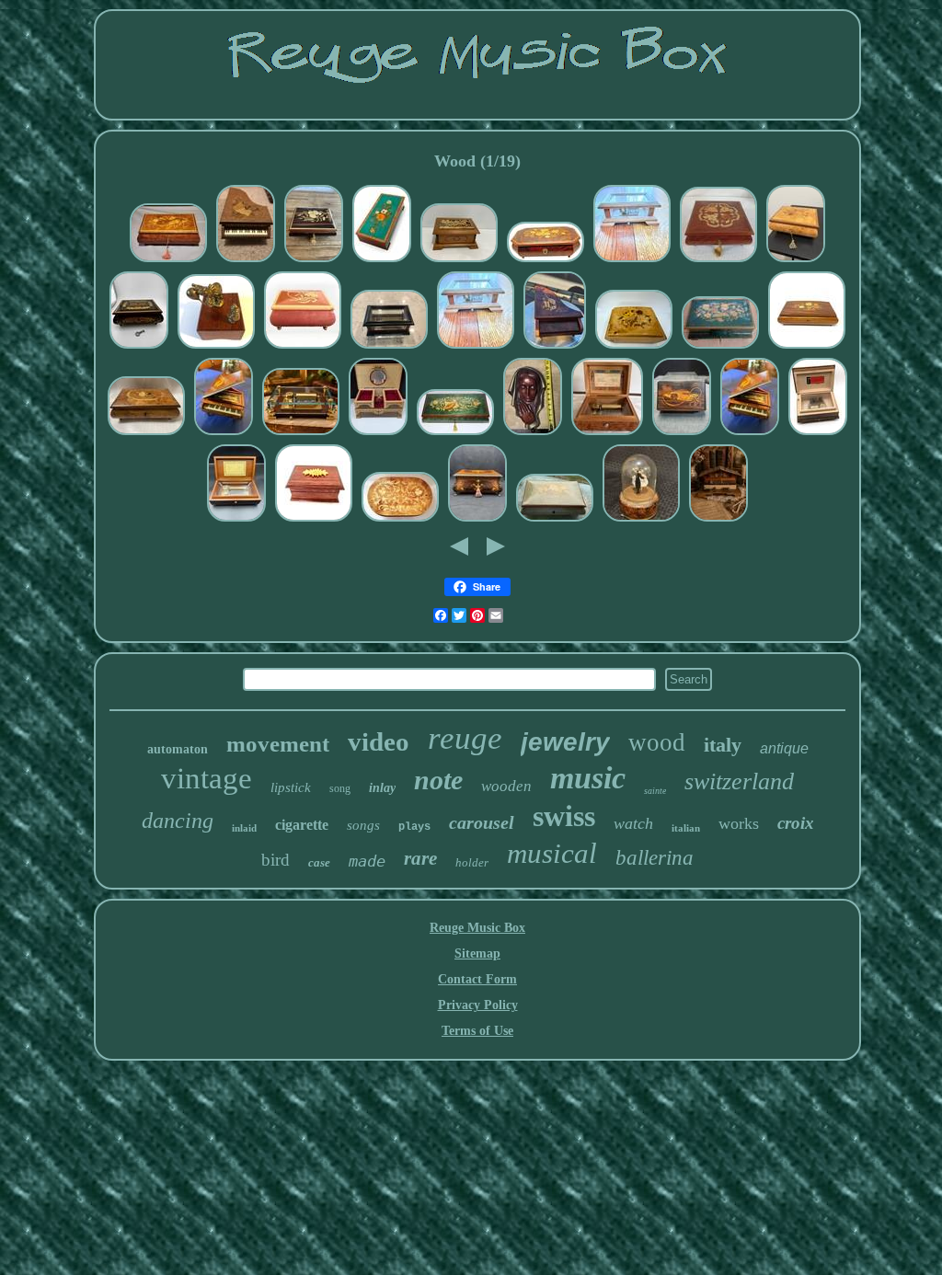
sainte (655, 791)
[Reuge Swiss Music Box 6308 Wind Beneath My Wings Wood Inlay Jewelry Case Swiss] (302, 347)
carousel (481, 822)
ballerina (654, 857)
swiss (564, 816)
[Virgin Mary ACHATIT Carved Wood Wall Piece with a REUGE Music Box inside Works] (532, 434)
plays (414, 827)
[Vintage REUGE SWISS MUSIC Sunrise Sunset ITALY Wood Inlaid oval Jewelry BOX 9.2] (400, 520)
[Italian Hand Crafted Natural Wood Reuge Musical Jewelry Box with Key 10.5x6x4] (720, 347)
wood (656, 742)
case (319, 862)
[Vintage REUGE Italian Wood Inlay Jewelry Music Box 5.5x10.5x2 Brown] (806, 347)
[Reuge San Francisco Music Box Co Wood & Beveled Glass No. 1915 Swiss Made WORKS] (632, 261)
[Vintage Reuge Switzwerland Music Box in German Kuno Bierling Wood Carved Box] (459, 261)
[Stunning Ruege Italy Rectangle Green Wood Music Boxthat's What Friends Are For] (455, 434)
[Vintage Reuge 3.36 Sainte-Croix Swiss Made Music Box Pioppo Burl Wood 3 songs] (607, 434)
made (367, 861)
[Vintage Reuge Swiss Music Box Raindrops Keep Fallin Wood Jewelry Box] (818, 434)
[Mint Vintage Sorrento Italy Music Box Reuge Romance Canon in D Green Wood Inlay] (554, 520)
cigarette (301, 825)
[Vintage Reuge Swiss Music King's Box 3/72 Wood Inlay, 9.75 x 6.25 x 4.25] (477, 520)
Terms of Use (477, 1031)
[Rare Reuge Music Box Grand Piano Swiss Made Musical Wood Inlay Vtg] (555, 347)
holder (471, 862)
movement (277, 743)
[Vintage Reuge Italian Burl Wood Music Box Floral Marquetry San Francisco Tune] (796, 261)
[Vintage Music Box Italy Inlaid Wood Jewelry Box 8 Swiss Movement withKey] (168, 261)
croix (795, 823)
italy (722, 744)
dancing (177, 821)
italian (686, 827)
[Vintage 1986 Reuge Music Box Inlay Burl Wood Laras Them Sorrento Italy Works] (545, 261)
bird (275, 859)
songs (363, 825)
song (339, 788)
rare (420, 858)
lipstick (290, 787)
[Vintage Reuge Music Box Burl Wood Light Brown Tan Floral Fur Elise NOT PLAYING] (633, 347)
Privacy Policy (478, 1005)
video (378, 741)
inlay (382, 788)
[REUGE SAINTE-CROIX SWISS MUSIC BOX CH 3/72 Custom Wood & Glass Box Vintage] (389, 347)
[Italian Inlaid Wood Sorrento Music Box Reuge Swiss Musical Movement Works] (313, 261)
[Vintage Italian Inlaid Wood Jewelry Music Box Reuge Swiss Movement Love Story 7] (718, 261)
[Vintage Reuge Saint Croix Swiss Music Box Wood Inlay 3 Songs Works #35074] (236, 520)
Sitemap (477, 953)
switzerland (739, 781)
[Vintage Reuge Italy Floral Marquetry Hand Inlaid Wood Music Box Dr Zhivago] (382, 261)
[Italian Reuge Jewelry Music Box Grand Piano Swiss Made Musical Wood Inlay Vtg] (245, 261)
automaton (177, 749)
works (738, 823)
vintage (206, 778)
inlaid (244, 827)
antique (784, 748)
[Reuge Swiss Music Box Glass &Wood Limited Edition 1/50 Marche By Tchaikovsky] (300, 434)
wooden (506, 786)
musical (552, 853)
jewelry (565, 742)
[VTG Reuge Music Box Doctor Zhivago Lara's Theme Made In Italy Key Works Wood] (139, 347)
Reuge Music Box (477, 928)
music (588, 778)
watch (633, 823)
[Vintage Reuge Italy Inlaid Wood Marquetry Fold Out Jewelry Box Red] (378, 434)
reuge (465, 738)
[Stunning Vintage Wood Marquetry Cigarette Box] (681, 434)
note (438, 779)
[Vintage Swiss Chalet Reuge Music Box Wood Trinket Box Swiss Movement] (718, 520)
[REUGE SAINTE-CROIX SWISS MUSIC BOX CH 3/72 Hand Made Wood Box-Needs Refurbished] (313, 520)
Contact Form (477, 979)
